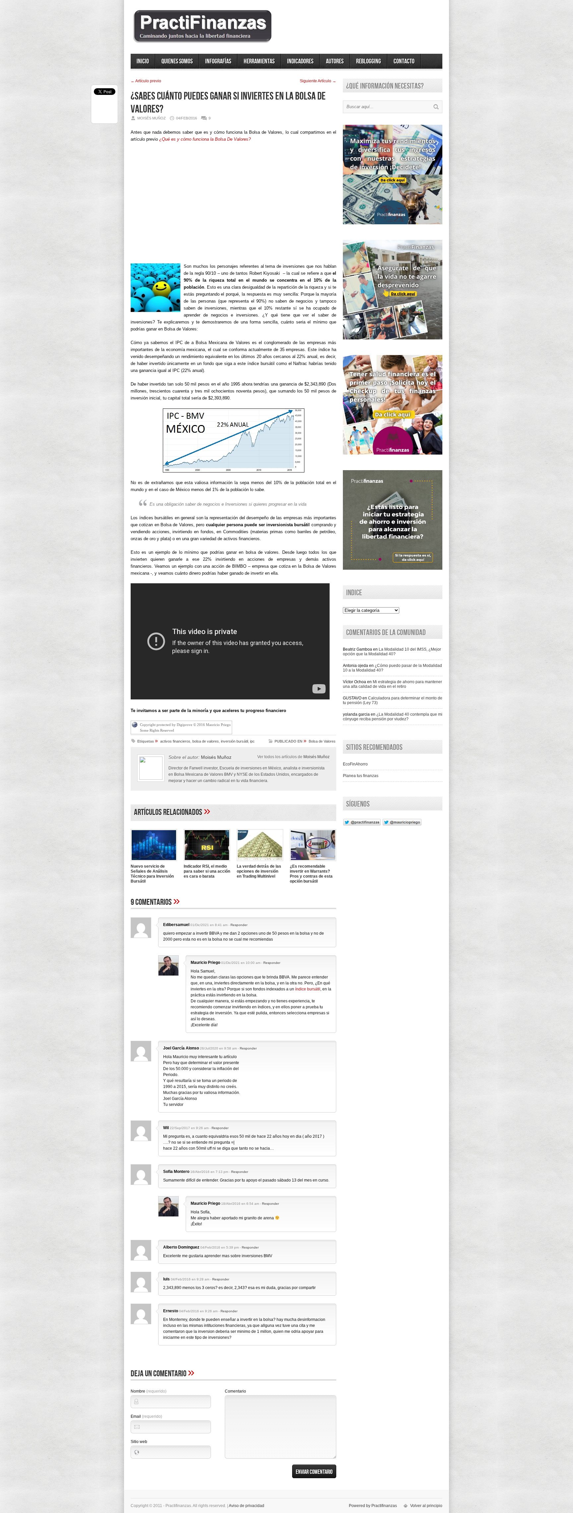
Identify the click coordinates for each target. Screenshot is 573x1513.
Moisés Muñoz (216, 757)
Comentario (235, 1391)
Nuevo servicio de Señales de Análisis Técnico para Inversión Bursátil (152, 874)
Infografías (218, 61)
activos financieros (175, 741)
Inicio (143, 61)
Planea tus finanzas (360, 775)
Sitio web (139, 1441)
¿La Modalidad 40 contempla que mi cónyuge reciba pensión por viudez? (392, 716)
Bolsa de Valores (322, 741)
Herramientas (259, 61)
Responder (238, 925)
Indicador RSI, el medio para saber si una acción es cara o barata (207, 871)
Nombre (148, 1391)
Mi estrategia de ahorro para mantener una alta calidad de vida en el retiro (392, 684)
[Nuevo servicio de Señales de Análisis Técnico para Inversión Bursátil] (154, 861)
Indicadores (300, 61)
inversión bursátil (234, 741)
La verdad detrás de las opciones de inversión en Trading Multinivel (259, 871)
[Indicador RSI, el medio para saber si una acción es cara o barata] (207, 861)
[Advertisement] (233, 205)
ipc (252, 741)
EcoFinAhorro (355, 764)
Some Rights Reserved (157, 730)
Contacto (404, 61)
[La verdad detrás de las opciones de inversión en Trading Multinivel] (260, 861)
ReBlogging (368, 61)
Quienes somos (177, 61)
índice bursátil (307, 989)
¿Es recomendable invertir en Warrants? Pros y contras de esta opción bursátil (311, 874)
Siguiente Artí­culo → (318, 81)
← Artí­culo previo (146, 81)
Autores (335, 61)
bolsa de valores (205, 741)
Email (146, 1416)
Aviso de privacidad (246, 1505)
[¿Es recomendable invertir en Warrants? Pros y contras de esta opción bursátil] (313, 861)
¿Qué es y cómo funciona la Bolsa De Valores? (205, 139)
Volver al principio (426, 1505)
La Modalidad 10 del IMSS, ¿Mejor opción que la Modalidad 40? (392, 651)
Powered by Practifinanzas (373, 1505)
